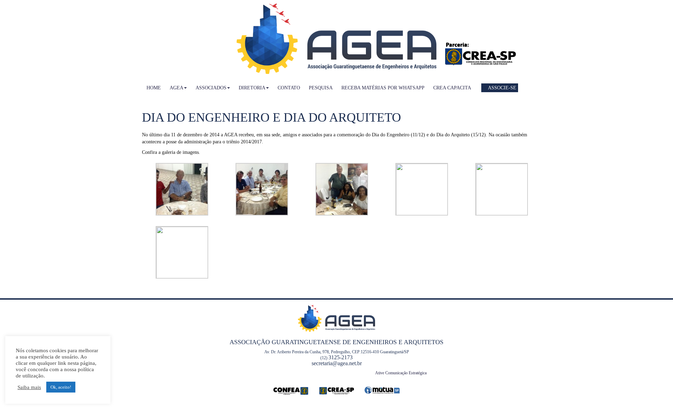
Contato (289, 87)
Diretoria (252, 87)
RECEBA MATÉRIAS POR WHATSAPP (382, 87)
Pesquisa (321, 87)
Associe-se (501, 87)
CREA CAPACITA (452, 87)
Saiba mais (29, 387)
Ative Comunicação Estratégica (401, 372)
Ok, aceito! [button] (60, 387)
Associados (211, 87)
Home (154, 87)
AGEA (176, 87)
